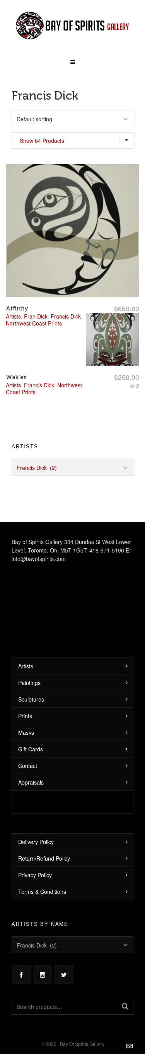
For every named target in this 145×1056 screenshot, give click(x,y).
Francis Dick (39, 385)
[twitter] (63, 974)
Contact (27, 766)
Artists (13, 385)
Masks (26, 732)
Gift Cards (30, 749)
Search (125, 1006)
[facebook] (21, 974)
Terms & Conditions (42, 891)
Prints (25, 716)
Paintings (29, 682)
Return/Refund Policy (44, 858)
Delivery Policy (36, 842)
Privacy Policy (35, 875)
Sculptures (31, 699)
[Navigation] (72, 59)
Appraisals (31, 782)
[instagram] (42, 974)
